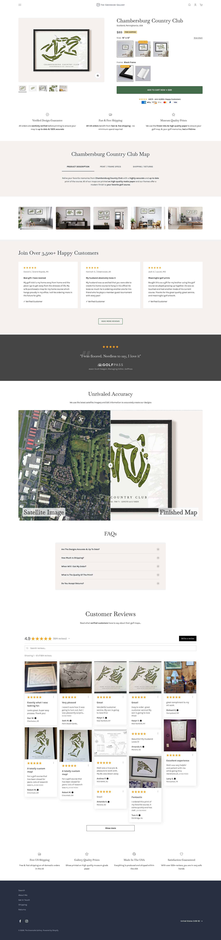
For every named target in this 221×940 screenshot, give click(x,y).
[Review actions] (53, 697)
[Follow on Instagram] (26, 921)
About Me (22, 895)
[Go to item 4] (53, 88)
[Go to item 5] (63, 88)
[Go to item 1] (22, 88)
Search (21, 890)
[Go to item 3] (43, 88)
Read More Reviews (110, 321)
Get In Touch (24, 900)
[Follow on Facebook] (20, 921)
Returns (22, 909)
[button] (69, 638)
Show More (66, 716)
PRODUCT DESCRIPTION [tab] (78, 166)
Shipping (22, 904)
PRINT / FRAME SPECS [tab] (110, 166)
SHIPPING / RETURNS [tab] (143, 166)
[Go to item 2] (33, 88)
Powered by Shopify (50, 930)
